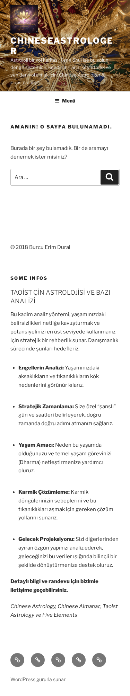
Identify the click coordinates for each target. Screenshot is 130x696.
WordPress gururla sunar (38, 679)
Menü (68, 101)
